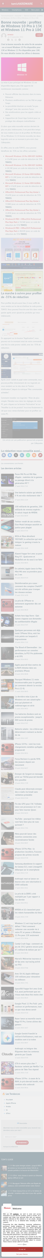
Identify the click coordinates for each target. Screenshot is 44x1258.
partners (16, 1214)
